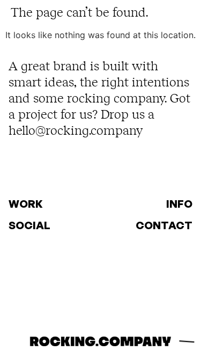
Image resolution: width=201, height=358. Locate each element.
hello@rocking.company (76, 129)
